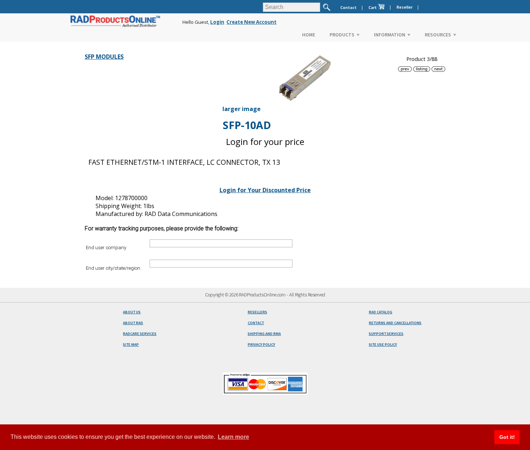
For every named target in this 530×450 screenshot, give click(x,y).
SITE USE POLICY (383, 344)
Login (217, 22)
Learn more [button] (233, 437)
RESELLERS (257, 312)
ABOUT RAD (133, 323)
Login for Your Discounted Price (265, 190)
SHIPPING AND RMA (264, 333)
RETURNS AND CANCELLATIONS (395, 323)
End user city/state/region (113, 267)
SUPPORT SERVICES (386, 333)
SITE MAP (131, 344)
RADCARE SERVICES (139, 333)
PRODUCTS (342, 34)
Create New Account (251, 22)
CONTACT (256, 323)
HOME (308, 34)
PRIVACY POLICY (261, 344)
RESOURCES (438, 34)
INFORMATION (389, 34)
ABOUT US (132, 312)
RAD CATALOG (380, 312)
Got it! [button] (507, 437)
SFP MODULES (104, 57)
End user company (106, 247)
